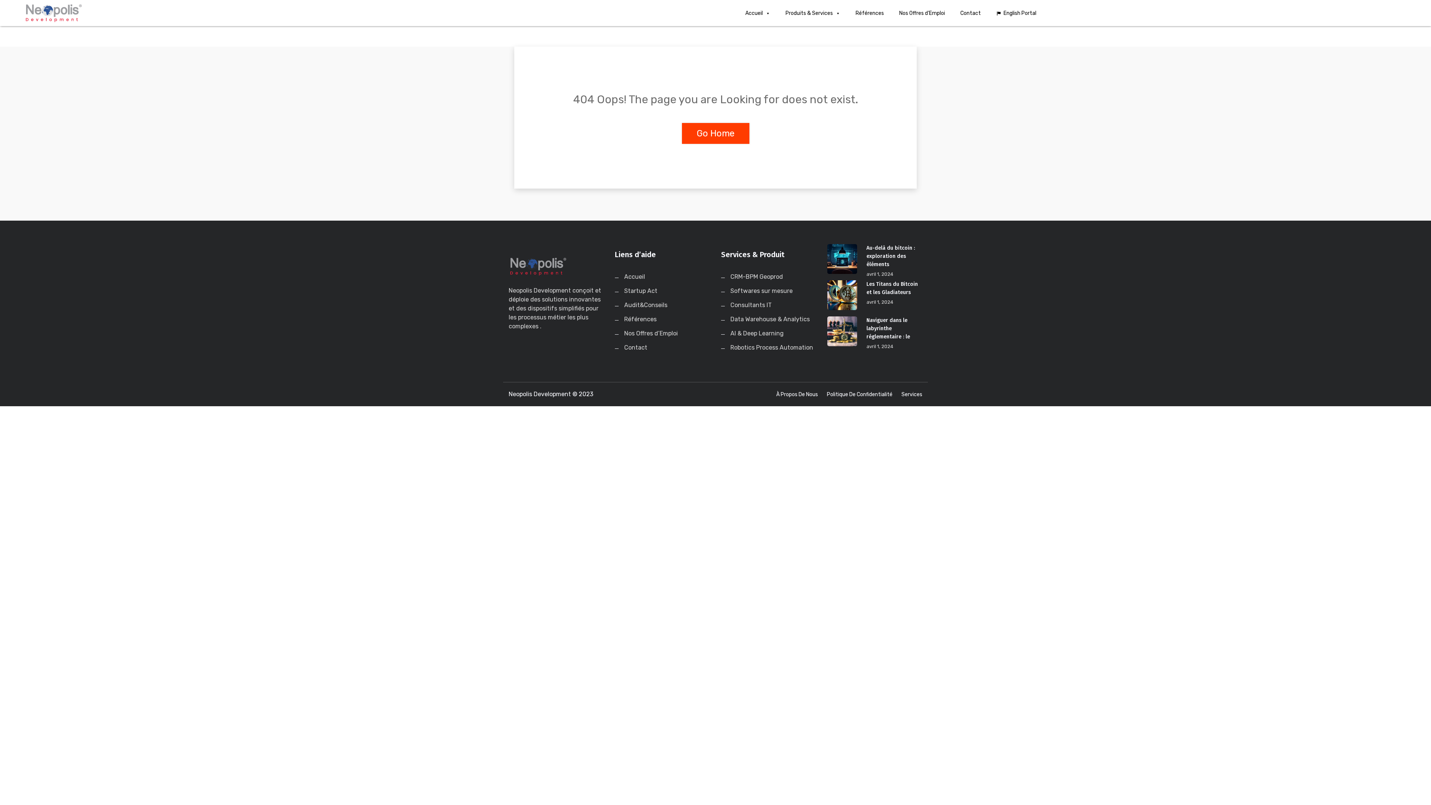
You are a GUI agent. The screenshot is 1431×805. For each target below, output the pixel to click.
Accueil (754, 13)
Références (870, 13)
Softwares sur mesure (761, 290)
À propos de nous (797, 394)
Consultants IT (751, 305)
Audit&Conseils (645, 305)
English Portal (1020, 13)
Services (911, 394)
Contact (970, 13)
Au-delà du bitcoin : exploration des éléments (890, 256)
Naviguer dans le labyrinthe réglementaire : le (888, 328)
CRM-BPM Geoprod (756, 276)
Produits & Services (809, 13)
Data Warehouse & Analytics (770, 319)
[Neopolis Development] (186, 13)
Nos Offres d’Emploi (922, 13)
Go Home (716, 133)
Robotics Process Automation (771, 347)
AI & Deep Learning (757, 333)
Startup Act (640, 290)
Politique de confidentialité (860, 394)
